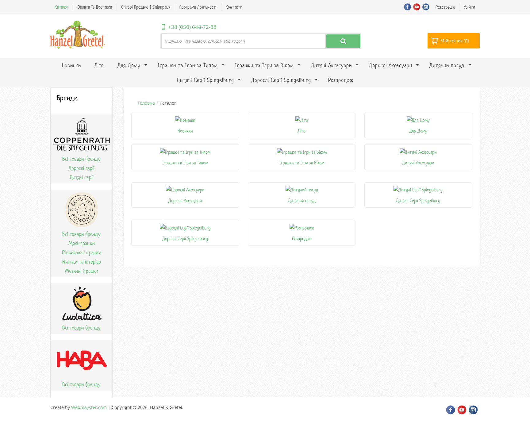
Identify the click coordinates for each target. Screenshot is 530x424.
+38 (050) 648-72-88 (192, 26)
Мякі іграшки (81, 243)
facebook (407, 7)
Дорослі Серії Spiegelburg (185, 238)
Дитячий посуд (302, 200)
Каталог (61, 7)
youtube (417, 7)
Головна (146, 103)
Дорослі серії (81, 168)
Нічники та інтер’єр (81, 261)
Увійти (469, 7)
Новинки (185, 131)
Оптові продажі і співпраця (145, 7)
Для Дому (418, 131)
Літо (301, 131)
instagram (426, 7)
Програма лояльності (198, 7)
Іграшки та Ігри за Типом (185, 163)
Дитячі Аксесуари (418, 163)
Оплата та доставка (95, 7)
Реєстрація (445, 7)
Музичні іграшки (81, 271)
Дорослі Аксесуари (185, 200)
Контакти (234, 7)
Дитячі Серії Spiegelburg (418, 200)
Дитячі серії (82, 177)
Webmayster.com (89, 407)
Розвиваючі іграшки (81, 252)
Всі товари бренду (81, 159)
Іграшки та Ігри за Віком (301, 163)
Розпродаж (302, 238)
